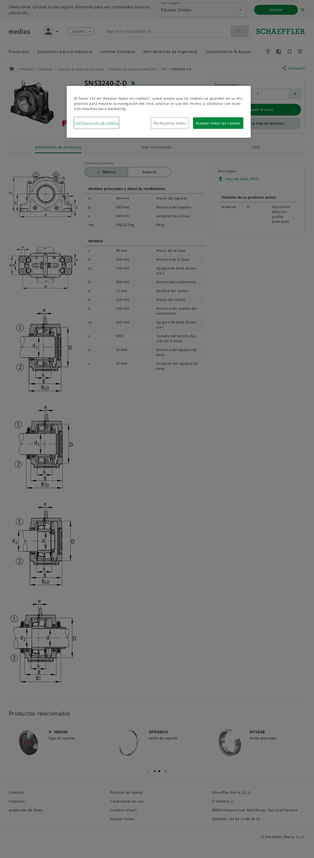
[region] (159, 112)
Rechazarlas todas (170, 123)
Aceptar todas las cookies (218, 123)
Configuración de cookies (96, 123)
